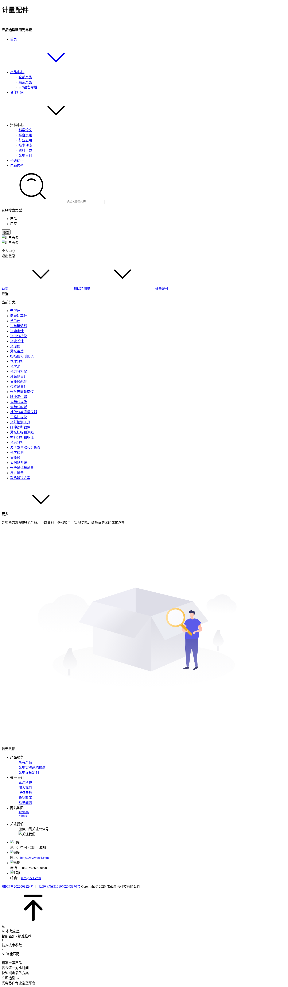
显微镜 (15, 457)
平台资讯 (25, 135)
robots (23, 816)
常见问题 (25, 803)
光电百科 (25, 155)
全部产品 (25, 77)
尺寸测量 (17, 473)
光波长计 (17, 341)
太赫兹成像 (18, 402)
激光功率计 (18, 316)
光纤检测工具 (20, 422)
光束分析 (17, 442)
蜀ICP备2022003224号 (18, 886)
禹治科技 (25, 782)
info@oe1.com (31, 878)
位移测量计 (18, 387)
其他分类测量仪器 (23, 412)
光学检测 (17, 452)
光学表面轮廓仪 (22, 392)
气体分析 (17, 361)
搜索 (6, 232)
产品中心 (17, 72)
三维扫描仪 (18, 417)
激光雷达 (17, 351)
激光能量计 (18, 376)
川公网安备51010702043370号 (58, 886)
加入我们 (25, 787)
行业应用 (25, 140)
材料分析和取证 (22, 437)
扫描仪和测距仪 (22, 356)
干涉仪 (15, 311)
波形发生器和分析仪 (25, 447)
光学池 (15, 366)
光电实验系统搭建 (32, 767)
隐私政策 (25, 798)
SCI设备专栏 (28, 87)
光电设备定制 (29, 772)
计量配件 (162, 289)
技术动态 (25, 145)
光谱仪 (15, 346)
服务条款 (25, 793)
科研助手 (17, 160)
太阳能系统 (18, 462)
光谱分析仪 (18, 336)
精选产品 (25, 82)
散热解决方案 (20, 478)
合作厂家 (17, 92)
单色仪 (15, 321)
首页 (13, 39)
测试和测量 (81, 289)
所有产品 (25, 762)
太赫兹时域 (18, 407)
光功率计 (17, 331)
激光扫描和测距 (22, 432)
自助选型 (17, 165)
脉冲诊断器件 (20, 427)
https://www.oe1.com (34, 858)
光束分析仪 (18, 371)
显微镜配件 (18, 381)
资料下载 (25, 150)
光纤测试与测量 (22, 468)
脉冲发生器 (18, 397)
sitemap (24, 812)
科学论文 (25, 130)
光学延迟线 (18, 326)
